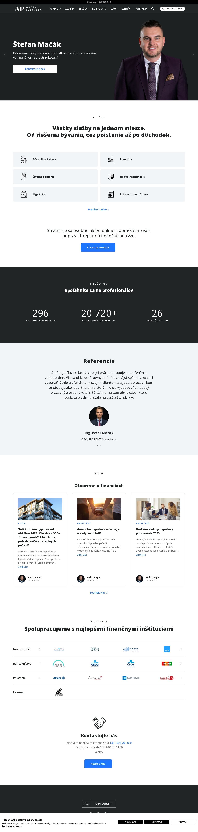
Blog (114, 8)
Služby (83, 8)
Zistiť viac (23, 566)
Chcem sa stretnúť (98, 247)
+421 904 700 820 (121, 743)
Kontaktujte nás (35, 68)
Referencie (99, 8)
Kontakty (141, 8)
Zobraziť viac (97, 592)
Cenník (125, 8)
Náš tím (69, 8)
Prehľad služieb (97, 209)
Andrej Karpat (35, 577)
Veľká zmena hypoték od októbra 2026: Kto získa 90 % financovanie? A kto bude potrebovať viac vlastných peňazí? (39, 537)
